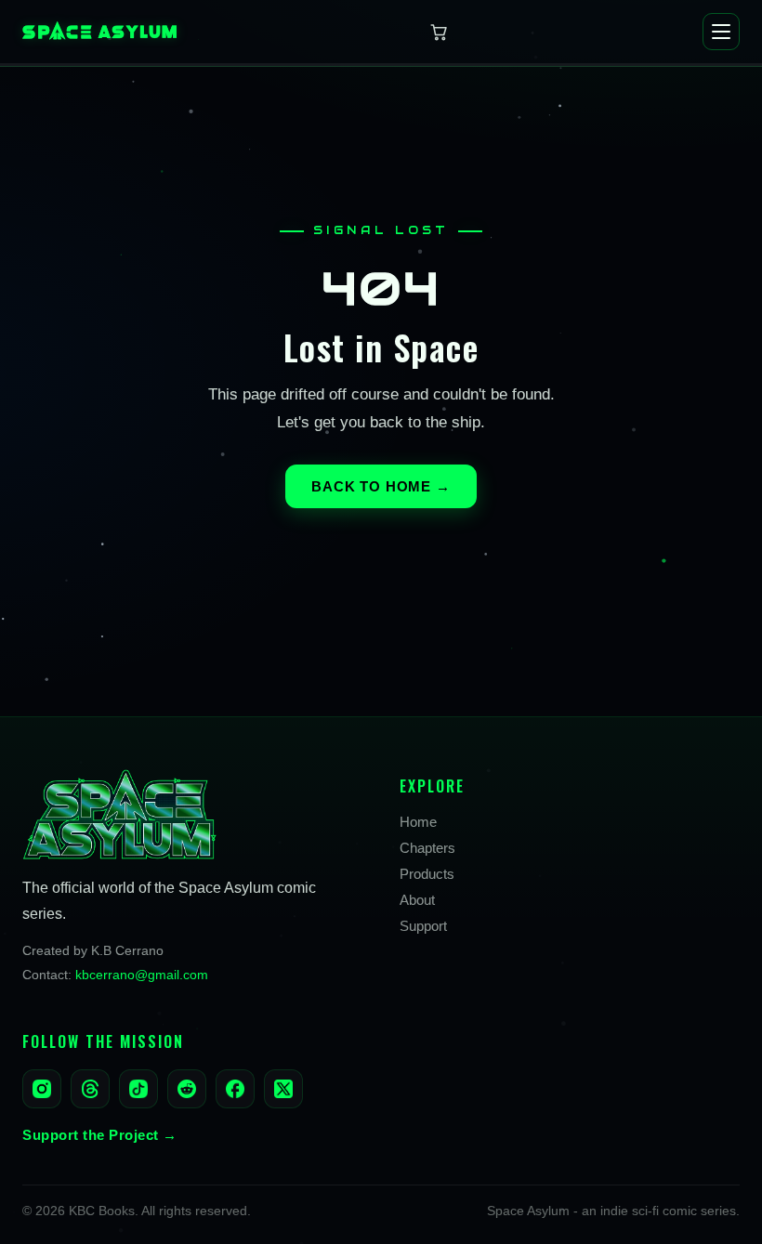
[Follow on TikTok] (138, 1088)
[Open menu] (721, 31)
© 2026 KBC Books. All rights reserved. (136, 1211)
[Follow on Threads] (90, 1088)
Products (427, 874)
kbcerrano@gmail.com (141, 974)
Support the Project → (99, 1135)
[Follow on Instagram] (41, 1088)
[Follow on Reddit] (186, 1088)
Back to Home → (380, 486)
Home (418, 822)
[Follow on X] (283, 1088)
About (417, 900)
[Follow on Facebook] (235, 1088)
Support (423, 926)
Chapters (427, 848)
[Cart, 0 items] (439, 31)
